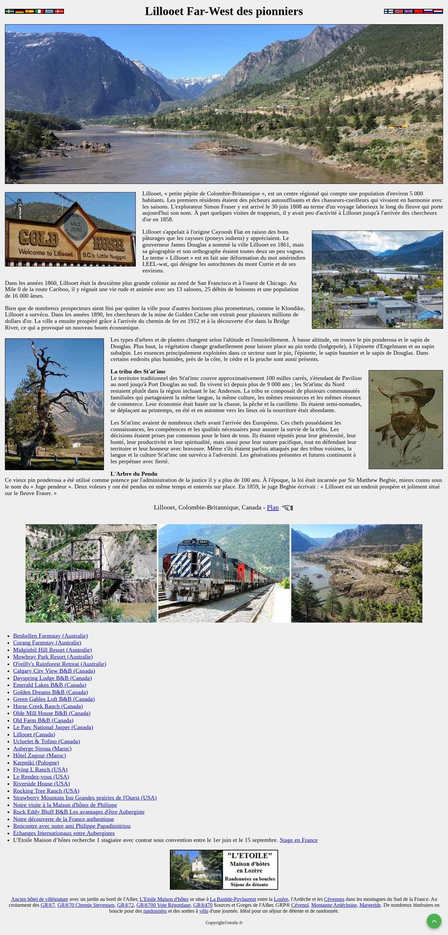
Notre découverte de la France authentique (63, 819)
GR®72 (125, 905)
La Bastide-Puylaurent (233, 899)
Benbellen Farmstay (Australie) (50, 635)
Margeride (370, 905)
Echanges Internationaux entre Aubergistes (64, 833)
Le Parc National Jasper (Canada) (53, 727)
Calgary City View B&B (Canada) (54, 670)
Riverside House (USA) (41, 783)
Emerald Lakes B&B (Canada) (49, 685)
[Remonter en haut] (434, 921)
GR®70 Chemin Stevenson (85, 905)
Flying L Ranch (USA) (40, 769)
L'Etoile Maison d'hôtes (164, 899)
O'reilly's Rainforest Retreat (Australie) (59, 664)
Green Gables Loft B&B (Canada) (54, 699)
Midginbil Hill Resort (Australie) (52, 650)
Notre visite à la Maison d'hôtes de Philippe (65, 805)
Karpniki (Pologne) (36, 762)
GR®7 (48, 905)
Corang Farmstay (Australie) (47, 642)
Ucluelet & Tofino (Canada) (46, 741)
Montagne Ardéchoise (334, 905)
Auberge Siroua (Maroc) (42, 748)
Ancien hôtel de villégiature (39, 899)
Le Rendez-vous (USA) (41, 776)
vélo (203, 911)
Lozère (281, 899)
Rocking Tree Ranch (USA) (46, 790)
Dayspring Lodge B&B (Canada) (52, 678)
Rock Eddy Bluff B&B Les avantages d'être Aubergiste (79, 811)
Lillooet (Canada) (34, 734)
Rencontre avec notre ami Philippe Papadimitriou (72, 826)
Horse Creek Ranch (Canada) (48, 706)
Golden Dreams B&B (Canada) (50, 692)
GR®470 (203, 905)
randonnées (155, 911)
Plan (273, 507)
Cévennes (334, 899)
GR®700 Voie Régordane (163, 905)
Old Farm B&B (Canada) (43, 720)
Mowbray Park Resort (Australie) (53, 656)
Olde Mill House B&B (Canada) (52, 713)
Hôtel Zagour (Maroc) (39, 755)
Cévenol (300, 905)
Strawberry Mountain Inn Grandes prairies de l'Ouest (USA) (85, 797)
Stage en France (299, 840)
